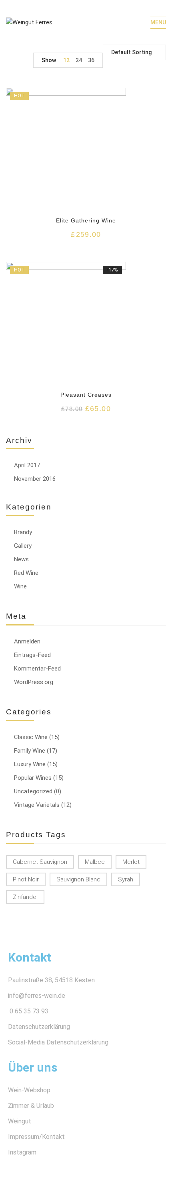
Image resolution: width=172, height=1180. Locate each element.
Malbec (95, 861)
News (21, 559)
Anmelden (27, 641)
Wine (20, 586)
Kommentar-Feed (37, 668)
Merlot (131, 861)
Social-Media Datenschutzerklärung (58, 1042)
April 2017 (27, 465)
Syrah (125, 879)
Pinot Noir (26, 879)
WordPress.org (33, 682)
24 (79, 60)
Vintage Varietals (37, 804)
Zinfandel (25, 897)
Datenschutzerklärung (39, 1027)
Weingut (19, 1121)
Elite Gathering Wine (86, 220)
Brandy (23, 532)
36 (91, 60)
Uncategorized (33, 791)
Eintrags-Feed (32, 655)
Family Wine (29, 750)
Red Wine (26, 572)
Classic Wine (31, 737)
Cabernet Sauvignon (40, 861)
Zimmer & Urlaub (31, 1105)
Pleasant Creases (86, 394)
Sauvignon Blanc (78, 879)
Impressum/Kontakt (36, 1137)
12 (66, 60)
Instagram (22, 1152)
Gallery (23, 545)
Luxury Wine (30, 764)
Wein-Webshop (29, 1090)
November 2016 (35, 478)
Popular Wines (33, 777)
